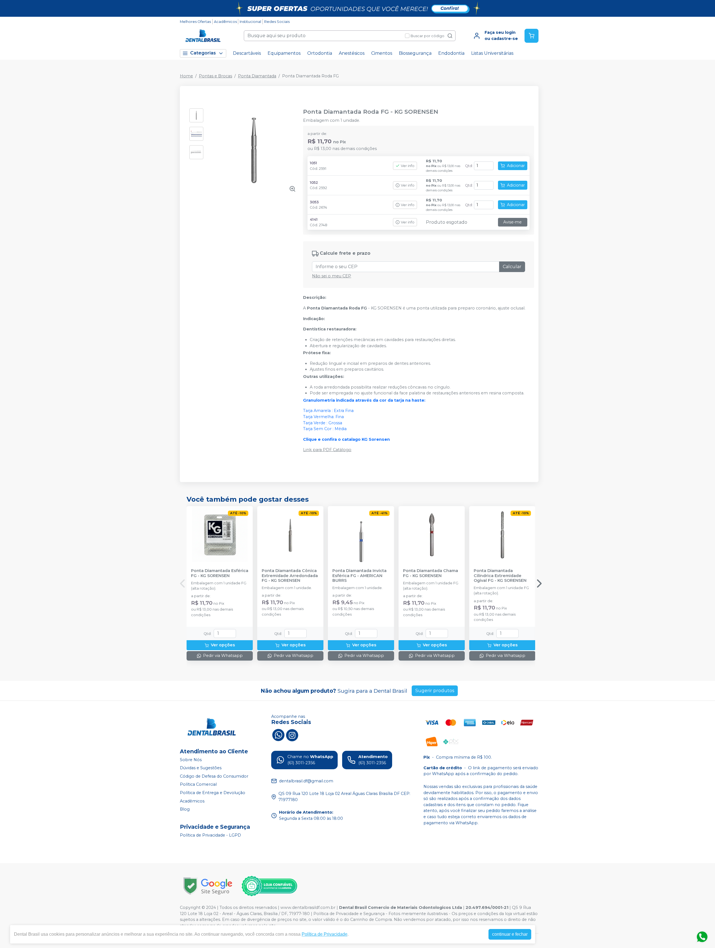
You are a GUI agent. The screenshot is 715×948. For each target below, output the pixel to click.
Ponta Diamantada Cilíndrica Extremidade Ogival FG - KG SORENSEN (500, 575)
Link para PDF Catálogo (327, 449)
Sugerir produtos (434, 690)
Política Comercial (198, 784)
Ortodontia (319, 53)
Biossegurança (415, 53)
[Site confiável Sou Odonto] (269, 886)
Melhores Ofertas (195, 22)
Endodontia (451, 53)
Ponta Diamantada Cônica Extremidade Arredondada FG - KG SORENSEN (290, 575)
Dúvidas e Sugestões (200, 767)
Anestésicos (351, 53)
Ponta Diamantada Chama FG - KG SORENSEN (430, 573)
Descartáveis (247, 53)
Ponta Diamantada (257, 75)
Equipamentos (284, 53)
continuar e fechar (510, 934)
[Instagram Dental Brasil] (292, 734)
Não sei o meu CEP (331, 275)
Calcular (512, 266)
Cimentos (381, 53)
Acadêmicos (225, 22)
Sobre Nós (191, 759)
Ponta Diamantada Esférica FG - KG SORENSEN (219, 573)
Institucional (250, 22)
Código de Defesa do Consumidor (214, 776)
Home (186, 75)
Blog (185, 809)
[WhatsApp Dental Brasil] (278, 734)
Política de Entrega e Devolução (212, 792)
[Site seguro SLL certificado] (208, 886)
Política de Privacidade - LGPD (210, 835)
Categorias (203, 53)
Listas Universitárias (492, 53)
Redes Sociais (277, 22)
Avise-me (512, 222)
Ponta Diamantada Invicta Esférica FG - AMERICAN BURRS (359, 575)
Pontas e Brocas (215, 75)
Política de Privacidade (324, 934)
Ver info (407, 166)
